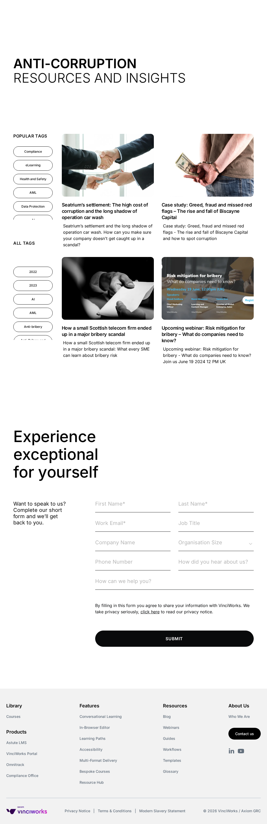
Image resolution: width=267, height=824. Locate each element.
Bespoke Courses (95, 771)
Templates (172, 760)
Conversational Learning (101, 716)
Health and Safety (33, 179)
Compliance (33, 151)
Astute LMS (16, 742)
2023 (33, 285)
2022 (33, 272)
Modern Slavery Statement (162, 811)
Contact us (244, 733)
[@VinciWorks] (241, 751)
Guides (169, 738)
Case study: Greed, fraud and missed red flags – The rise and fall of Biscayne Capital (207, 211)
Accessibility (91, 749)
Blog (167, 716)
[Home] (50, 10)
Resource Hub (92, 782)
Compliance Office (22, 775)
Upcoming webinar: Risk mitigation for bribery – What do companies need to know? (203, 334)
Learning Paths (93, 738)
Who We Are (239, 716)
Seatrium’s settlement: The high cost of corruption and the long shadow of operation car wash (105, 211)
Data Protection (33, 206)
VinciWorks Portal (21, 753)
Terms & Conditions (115, 811)
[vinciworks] (231, 751)
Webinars (171, 727)
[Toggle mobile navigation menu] (253, 10)
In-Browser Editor (95, 727)
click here (150, 611)
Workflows (172, 749)
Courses (13, 716)
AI (33, 299)
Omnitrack (15, 764)
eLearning (33, 165)
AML (33, 192)
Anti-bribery (33, 327)
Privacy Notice (77, 811)
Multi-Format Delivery (98, 760)
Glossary (170, 771)
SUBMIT (174, 638)
